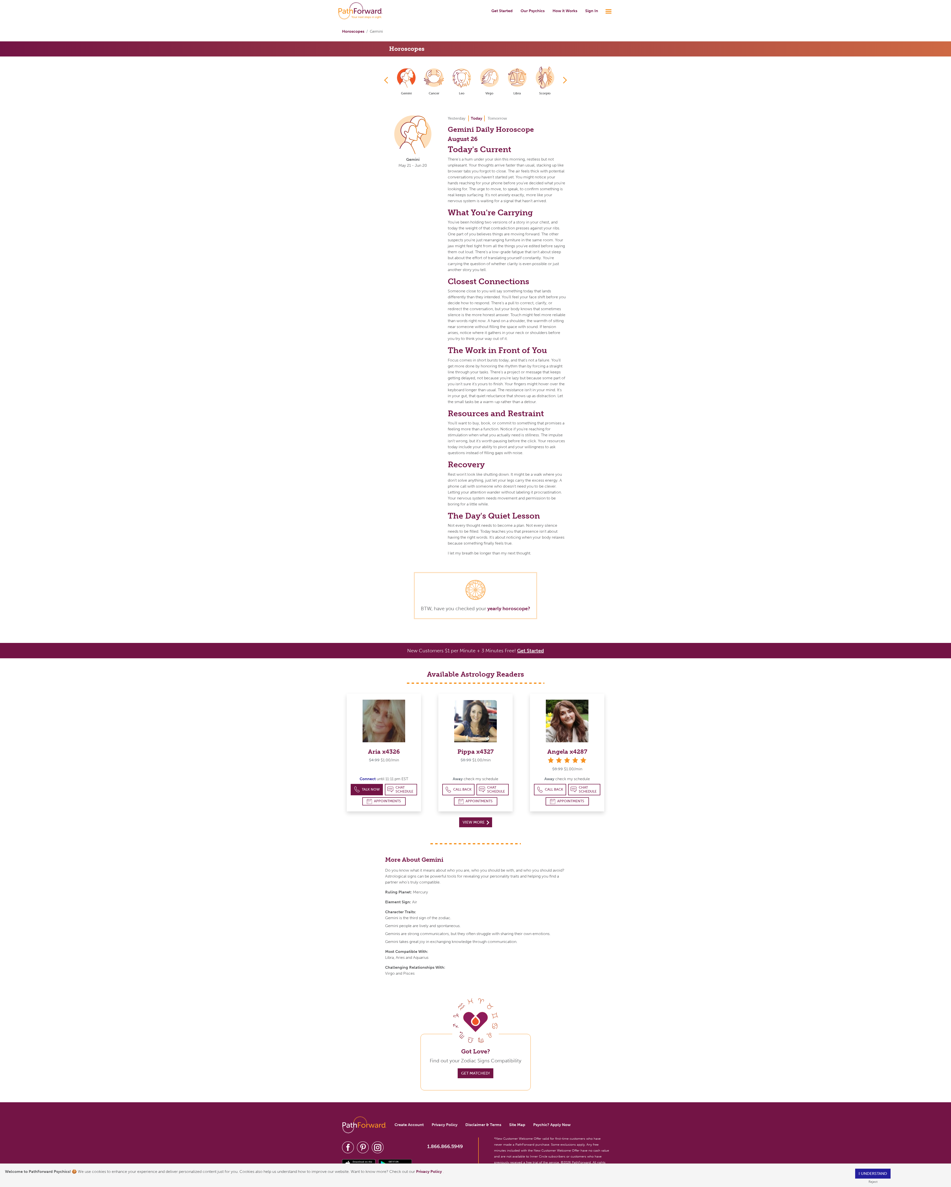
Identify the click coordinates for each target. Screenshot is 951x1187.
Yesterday (456, 118)
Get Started (502, 10)
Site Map (517, 1124)
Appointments (387, 801)
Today (476, 118)
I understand (873, 1173)
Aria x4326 (384, 751)
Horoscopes (353, 31)
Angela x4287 (567, 751)
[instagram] (378, 1147)
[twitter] (363, 1147)
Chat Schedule (404, 789)
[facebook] (348, 1147)
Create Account (409, 1124)
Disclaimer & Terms (483, 1124)
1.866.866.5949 (445, 1146)
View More (474, 822)
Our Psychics (533, 10)
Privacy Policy (429, 1171)
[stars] (567, 760)
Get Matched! (475, 1073)
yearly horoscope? (508, 608)
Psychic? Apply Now (552, 1124)
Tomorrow (497, 118)
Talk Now (371, 789)
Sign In (591, 10)
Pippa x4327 (475, 751)
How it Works (565, 10)
